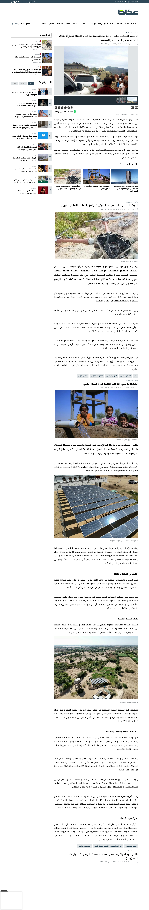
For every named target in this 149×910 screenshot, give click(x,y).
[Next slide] (57, 71)
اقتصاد (112, 23)
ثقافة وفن (83, 23)
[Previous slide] (135, 71)
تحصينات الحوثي (97, 375)
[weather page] (26, 2)
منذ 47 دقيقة (37, 62)
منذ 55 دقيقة (37, 75)
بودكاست (92, 23)
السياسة (129, 32)
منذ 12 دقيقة (37, 49)
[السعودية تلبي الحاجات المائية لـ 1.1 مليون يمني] (47, 58)
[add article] (30, 2)
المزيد (45, 23)
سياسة (119, 23)
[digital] (34, 2)
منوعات (74, 23)
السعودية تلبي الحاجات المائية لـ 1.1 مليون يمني (28, 58)
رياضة (100, 23)
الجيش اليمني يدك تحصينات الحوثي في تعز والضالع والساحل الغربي (26, 45)
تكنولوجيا (37, 67)
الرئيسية (134, 23)
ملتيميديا (59, 23)
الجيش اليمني (111, 375)
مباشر (51, 23)
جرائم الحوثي (82, 375)
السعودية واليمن (84, 846)
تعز (136, 375)
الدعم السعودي (131, 846)
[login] (22, 2)
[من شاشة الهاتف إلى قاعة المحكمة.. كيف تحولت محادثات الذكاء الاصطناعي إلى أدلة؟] (47, 71)
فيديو (106, 23)
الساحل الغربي (125, 375)
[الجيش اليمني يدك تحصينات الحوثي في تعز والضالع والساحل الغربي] (47, 45)
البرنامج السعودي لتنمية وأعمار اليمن (108, 846)
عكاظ (135, 32)
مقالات (67, 23)
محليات (126, 23)
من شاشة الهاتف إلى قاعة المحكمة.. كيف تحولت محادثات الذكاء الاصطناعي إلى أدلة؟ (27, 70)
